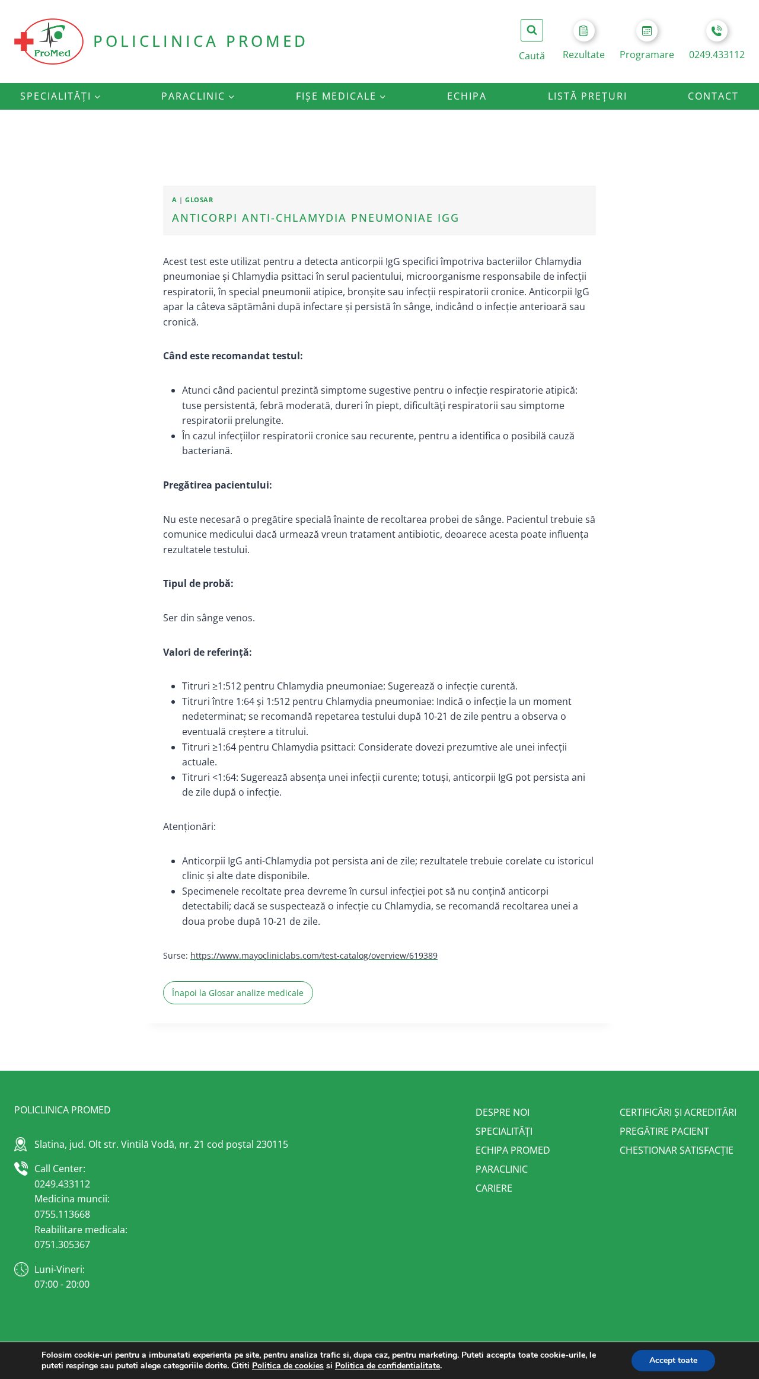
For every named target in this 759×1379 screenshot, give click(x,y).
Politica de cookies (288, 1365)
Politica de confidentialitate (387, 1365)
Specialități (504, 1131)
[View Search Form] (532, 30)
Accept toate (673, 1360)
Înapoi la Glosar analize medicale (238, 992)
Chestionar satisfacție (677, 1150)
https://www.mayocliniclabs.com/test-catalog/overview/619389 (314, 955)
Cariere (494, 1188)
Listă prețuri (587, 96)
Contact (713, 96)
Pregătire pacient (664, 1131)
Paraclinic (502, 1169)
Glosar (199, 199)
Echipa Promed (513, 1150)
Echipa (467, 96)
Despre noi (503, 1112)
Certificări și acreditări (678, 1112)
